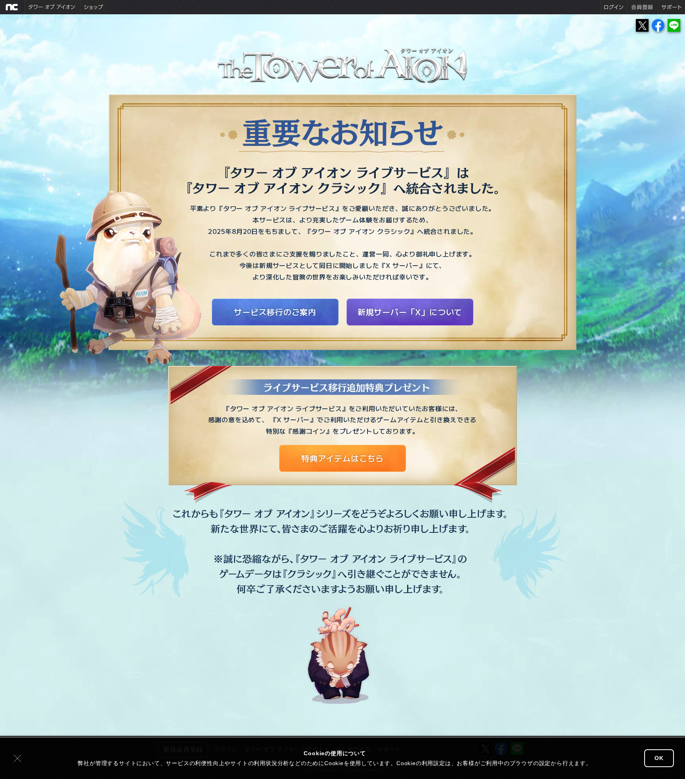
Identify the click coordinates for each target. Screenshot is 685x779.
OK (659, 758)
